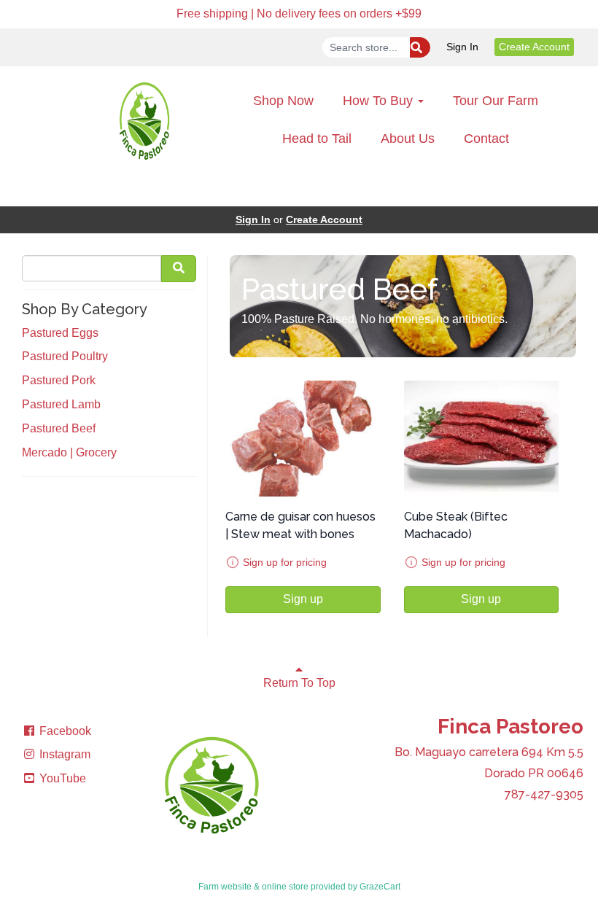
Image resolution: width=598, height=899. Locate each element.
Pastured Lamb (61, 404)
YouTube (61, 778)
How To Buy (379, 100)
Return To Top (299, 683)
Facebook (63, 731)
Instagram (63, 754)
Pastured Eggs (60, 333)
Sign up (303, 599)
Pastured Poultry (65, 356)
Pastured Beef (59, 428)
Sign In (462, 46)
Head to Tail (317, 138)
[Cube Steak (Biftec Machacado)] (481, 439)
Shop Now (283, 100)
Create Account (534, 46)
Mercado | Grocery (69, 452)
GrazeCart (380, 887)
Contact (486, 138)
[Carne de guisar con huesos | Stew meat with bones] (303, 439)
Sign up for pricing (285, 562)
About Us (408, 138)
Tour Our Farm (495, 100)
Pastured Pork (59, 380)
